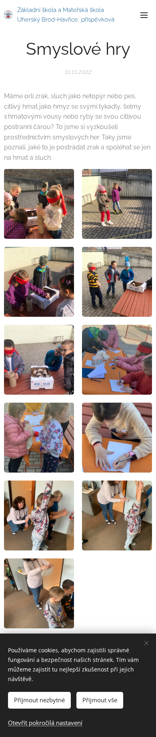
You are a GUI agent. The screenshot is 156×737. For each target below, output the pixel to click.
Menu (144, 15)
